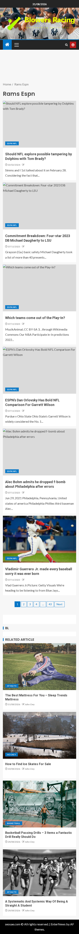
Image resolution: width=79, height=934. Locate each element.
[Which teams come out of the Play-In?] (39, 287)
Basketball (13, 823)
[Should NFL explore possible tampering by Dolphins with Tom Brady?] (39, 124)
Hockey (11, 754)
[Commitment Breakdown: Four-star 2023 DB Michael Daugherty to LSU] (39, 206)
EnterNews (58, 924)
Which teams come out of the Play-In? (35, 318)
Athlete (11, 686)
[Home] (7, 44)
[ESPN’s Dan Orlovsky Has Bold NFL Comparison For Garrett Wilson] (39, 370)
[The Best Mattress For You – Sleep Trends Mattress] (39, 666)
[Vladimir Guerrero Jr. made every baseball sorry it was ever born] (39, 539)
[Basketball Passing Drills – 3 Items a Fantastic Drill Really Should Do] (39, 804)
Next (60, 604)
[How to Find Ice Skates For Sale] (39, 735)
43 (50, 604)
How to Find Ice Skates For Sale (28, 764)
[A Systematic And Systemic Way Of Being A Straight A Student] (39, 872)
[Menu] (16, 45)
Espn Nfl (12, 143)
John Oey (30, 704)
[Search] (66, 45)
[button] (16, 45)
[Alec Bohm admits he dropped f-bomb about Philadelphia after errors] (39, 452)
